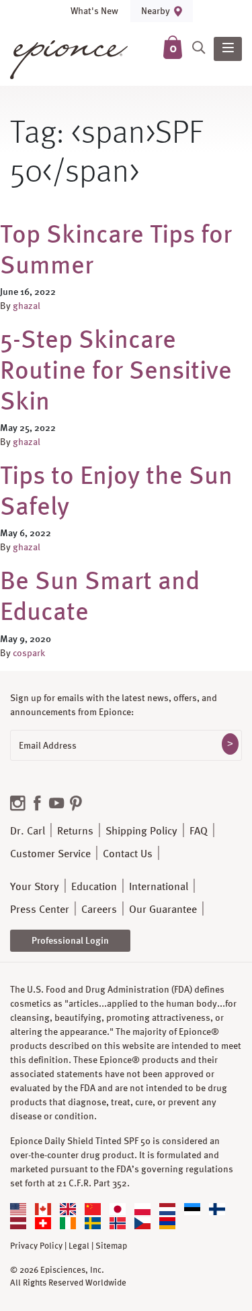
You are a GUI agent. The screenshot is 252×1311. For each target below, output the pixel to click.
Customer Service (50, 853)
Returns (75, 830)
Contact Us (128, 853)
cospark (29, 653)
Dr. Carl (27, 830)
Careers (99, 909)
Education (94, 886)
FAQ (199, 830)
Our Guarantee (163, 909)
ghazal (26, 306)
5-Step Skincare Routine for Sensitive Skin (116, 369)
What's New (94, 11)
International (158, 886)
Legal (79, 1246)
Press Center (39, 909)
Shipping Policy (141, 830)
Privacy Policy (36, 1246)
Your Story (34, 886)
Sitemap (111, 1246)
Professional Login (70, 940)
